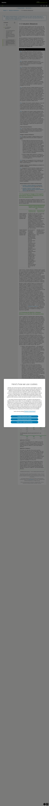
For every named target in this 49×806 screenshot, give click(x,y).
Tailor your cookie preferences (24, 422)
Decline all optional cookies (24, 419)
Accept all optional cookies (24, 416)
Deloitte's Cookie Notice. (29, 411)
